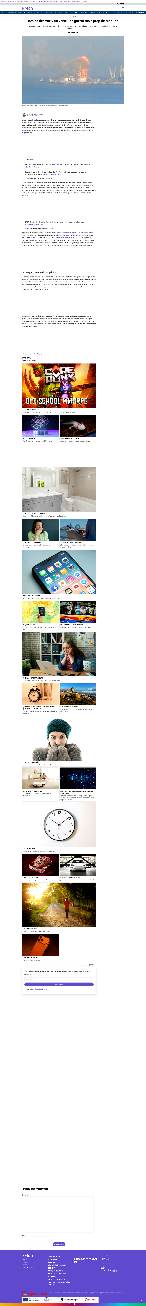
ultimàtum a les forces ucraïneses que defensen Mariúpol (73, 232)
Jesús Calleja (27, 1)
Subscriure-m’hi (59, 984)
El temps (52, 1277)
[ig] (81, 1260)
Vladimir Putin (36, 354)
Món (76, 16)
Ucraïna (25, 354)
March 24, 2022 (51, 178)
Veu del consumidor (57, 1265)
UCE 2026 (10, 1)
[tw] (78, 1260)
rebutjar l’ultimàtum (65, 238)
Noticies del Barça (56, 1279)
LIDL (54, 1)
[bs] (75, 1263)
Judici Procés (20, 1)
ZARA (48, 1)
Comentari (25, 1195)
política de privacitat (40, 989)
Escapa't (51, 1268)
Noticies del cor (55, 1271)
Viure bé (51, 1262)
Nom (23, 1235)
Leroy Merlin (59, 1)
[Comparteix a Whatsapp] (74, 33)
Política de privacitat (28, 1267)
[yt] (90, 1260)
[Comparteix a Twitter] (69, 33)
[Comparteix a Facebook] (72, 33)
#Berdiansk (29, 167)
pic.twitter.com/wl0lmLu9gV (34, 224)
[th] (95, 1260)
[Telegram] (84, 1260)
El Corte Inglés (71, 1)
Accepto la (36, 989)
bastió (75, 235)
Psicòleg (33, 1)
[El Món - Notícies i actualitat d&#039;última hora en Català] (16, 10)
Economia (52, 1259)
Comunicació (54, 1257)
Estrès (44, 1)
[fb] (75, 1260)
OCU (51, 1)
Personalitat (39, 1)
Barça (14, 1)
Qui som (24, 1259)
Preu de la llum (84, 1)
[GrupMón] (120, 3)
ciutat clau (25, 130)
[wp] (93, 1260)
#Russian (56, 164)
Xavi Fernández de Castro (35, 114)
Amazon (65, 1)
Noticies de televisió (57, 1274)
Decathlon (77, 1)
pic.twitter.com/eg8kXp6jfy (52, 174)
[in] (87, 1260)
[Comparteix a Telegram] (77, 33)
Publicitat (25, 1262)
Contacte (25, 1264)
